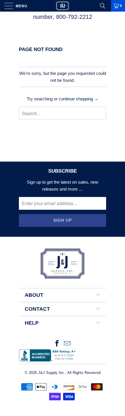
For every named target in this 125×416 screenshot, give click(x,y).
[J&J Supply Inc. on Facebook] (57, 344)
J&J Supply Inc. (51, 372)
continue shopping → (79, 98)
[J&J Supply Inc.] (62, 6)
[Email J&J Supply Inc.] (67, 344)
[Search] (104, 5)
